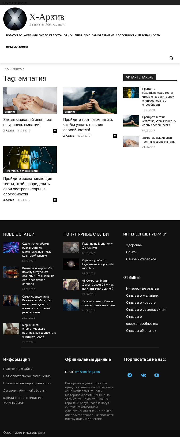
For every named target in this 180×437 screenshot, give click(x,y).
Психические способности (21, 170)
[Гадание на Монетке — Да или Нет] (71, 247)
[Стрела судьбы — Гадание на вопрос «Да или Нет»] (71, 264)
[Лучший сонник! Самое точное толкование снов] (71, 305)
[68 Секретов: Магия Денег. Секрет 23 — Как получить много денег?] (71, 284)
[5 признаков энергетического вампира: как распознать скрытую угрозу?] (11, 328)
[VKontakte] (143, 375)
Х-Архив (8, 130)
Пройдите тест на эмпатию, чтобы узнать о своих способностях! (88, 124)
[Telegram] (129, 375)
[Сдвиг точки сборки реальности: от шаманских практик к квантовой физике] (11, 247)
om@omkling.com (87, 372)
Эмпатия (10, 111)
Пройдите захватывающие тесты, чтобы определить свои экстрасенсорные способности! (158, 96)
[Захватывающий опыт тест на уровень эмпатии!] (30, 100)
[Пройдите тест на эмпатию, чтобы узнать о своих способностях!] (90, 100)
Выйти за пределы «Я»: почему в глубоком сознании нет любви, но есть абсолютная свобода (38, 276)
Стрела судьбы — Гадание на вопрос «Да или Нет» (98, 264)
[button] (171, 57)
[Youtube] (156, 375)
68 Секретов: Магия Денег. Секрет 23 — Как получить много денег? (97, 284)
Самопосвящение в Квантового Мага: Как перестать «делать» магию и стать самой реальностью (37, 304)
